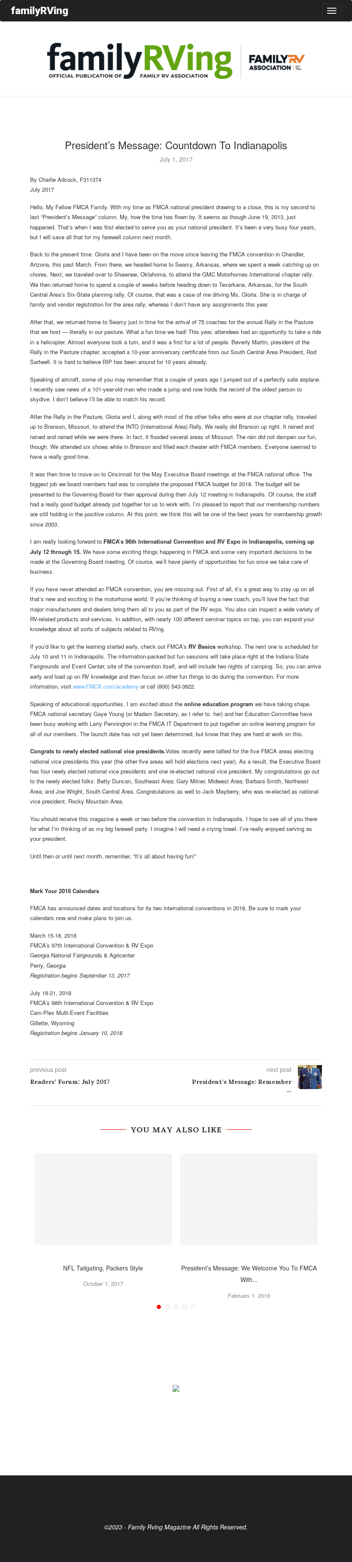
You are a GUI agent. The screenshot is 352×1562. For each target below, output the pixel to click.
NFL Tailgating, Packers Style (103, 1268)
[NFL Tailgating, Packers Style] (103, 1199)
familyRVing (39, 10)
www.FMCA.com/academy (106, 686)
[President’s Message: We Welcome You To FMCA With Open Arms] (249, 1199)
